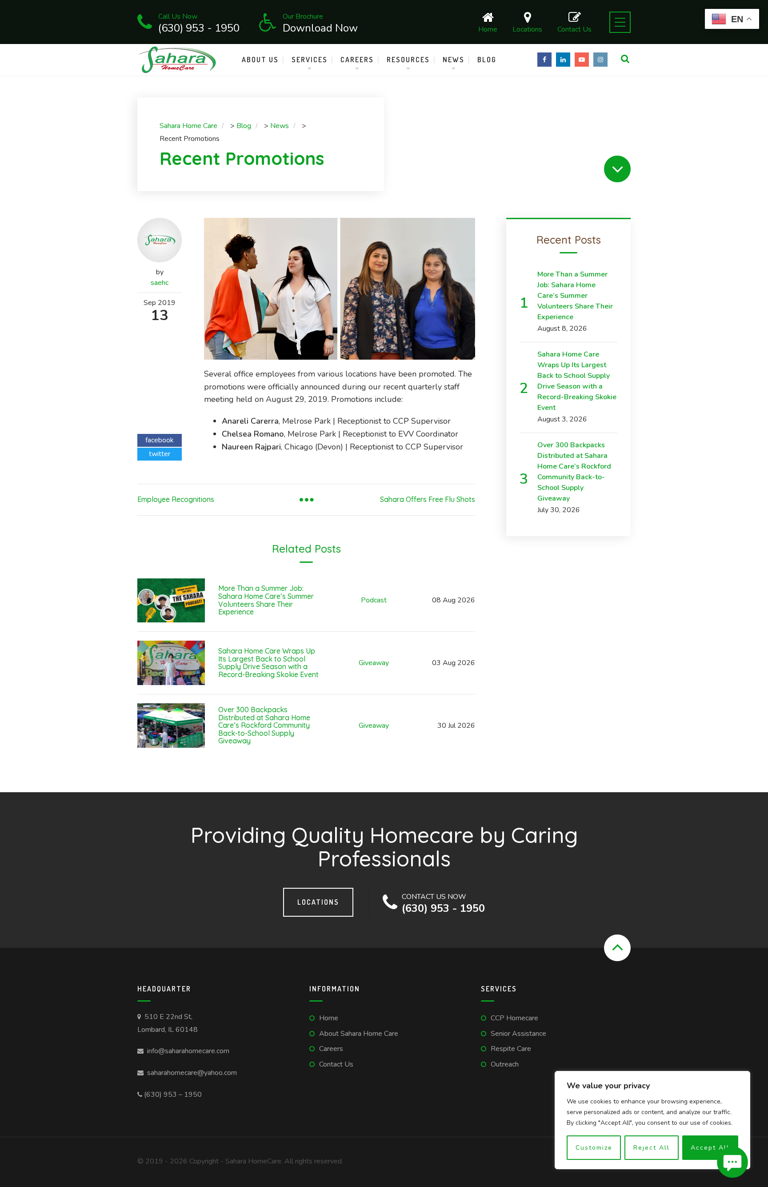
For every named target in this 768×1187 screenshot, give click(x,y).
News (453, 59)
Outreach (505, 1064)
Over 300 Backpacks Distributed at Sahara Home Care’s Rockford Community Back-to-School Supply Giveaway (264, 725)
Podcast (374, 600)
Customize (594, 1147)
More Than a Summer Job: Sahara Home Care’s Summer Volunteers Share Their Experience (266, 600)
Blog (486, 59)
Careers (357, 59)
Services (310, 59)
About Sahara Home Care (358, 1034)
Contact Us (574, 28)
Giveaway (374, 663)
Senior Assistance (518, 1034)
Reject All (651, 1147)
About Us (260, 59)
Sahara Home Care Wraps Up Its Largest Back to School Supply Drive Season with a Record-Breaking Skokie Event (268, 662)
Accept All (710, 1147)
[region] (652, 1120)
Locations (527, 28)
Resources (408, 59)
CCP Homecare (514, 1018)
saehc (159, 283)
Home (487, 28)
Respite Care (511, 1049)
